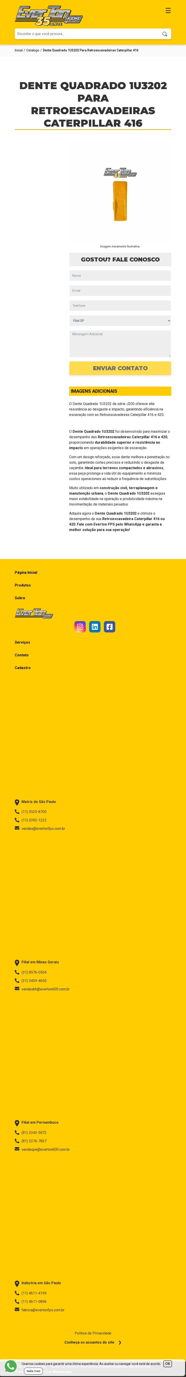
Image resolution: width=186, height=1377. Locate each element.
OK (167, 1364)
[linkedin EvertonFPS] (94, 626)
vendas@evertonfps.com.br (43, 828)
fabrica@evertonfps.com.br (43, 1310)
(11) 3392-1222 (34, 820)
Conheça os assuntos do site (89, 1342)
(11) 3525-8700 (34, 812)
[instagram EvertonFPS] (80, 626)
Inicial (19, 50)
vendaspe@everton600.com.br (46, 1149)
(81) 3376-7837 (34, 1141)
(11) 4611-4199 (34, 1293)
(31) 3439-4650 (34, 981)
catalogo (32, 50)
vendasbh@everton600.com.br (46, 989)
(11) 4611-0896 (34, 1301)
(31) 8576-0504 (34, 972)
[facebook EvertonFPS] (109, 626)
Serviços (22, 642)
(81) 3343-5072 (34, 1132)
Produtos (23, 585)
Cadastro (23, 668)
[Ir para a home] (49, 15)
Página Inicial (26, 572)
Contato (22, 655)
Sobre (20, 598)
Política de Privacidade (93, 1333)
